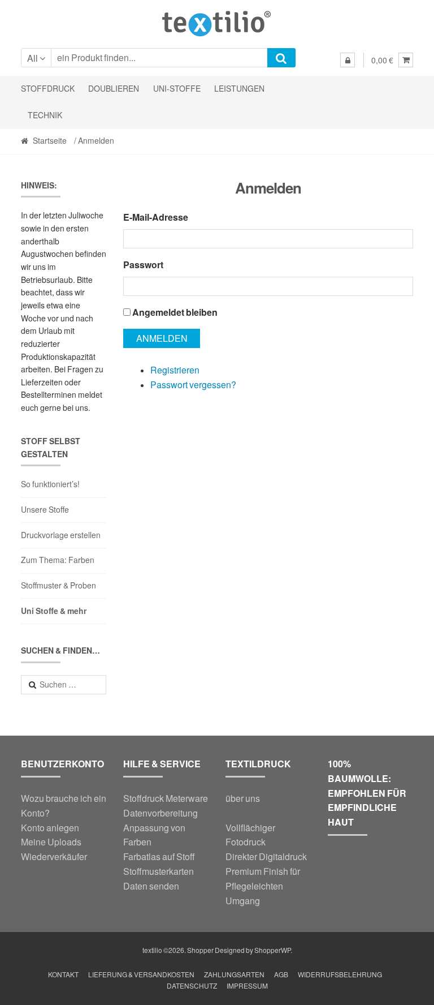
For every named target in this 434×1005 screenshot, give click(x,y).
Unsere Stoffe (45, 509)
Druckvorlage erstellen (61, 535)
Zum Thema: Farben (57, 560)
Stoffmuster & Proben (58, 585)
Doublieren (113, 88)
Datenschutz (192, 986)
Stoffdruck (48, 88)
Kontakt (63, 974)
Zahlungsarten (234, 974)
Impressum (247, 986)
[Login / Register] (347, 60)
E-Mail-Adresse (155, 217)
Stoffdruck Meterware (165, 798)
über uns (242, 798)
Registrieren (174, 369)
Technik (45, 115)
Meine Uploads (51, 841)
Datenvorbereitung (160, 813)
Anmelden (162, 338)
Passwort (143, 264)
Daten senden (151, 886)
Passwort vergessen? (193, 384)
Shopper (200, 950)
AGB (281, 974)
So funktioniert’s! (50, 484)
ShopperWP (272, 950)
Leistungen (239, 88)
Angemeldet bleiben (175, 312)
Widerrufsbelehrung (340, 974)
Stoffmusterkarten (158, 871)
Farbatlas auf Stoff (159, 856)
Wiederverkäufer (54, 856)
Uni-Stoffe (177, 88)
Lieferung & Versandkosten (141, 974)
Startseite (50, 140)
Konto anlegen (50, 827)
